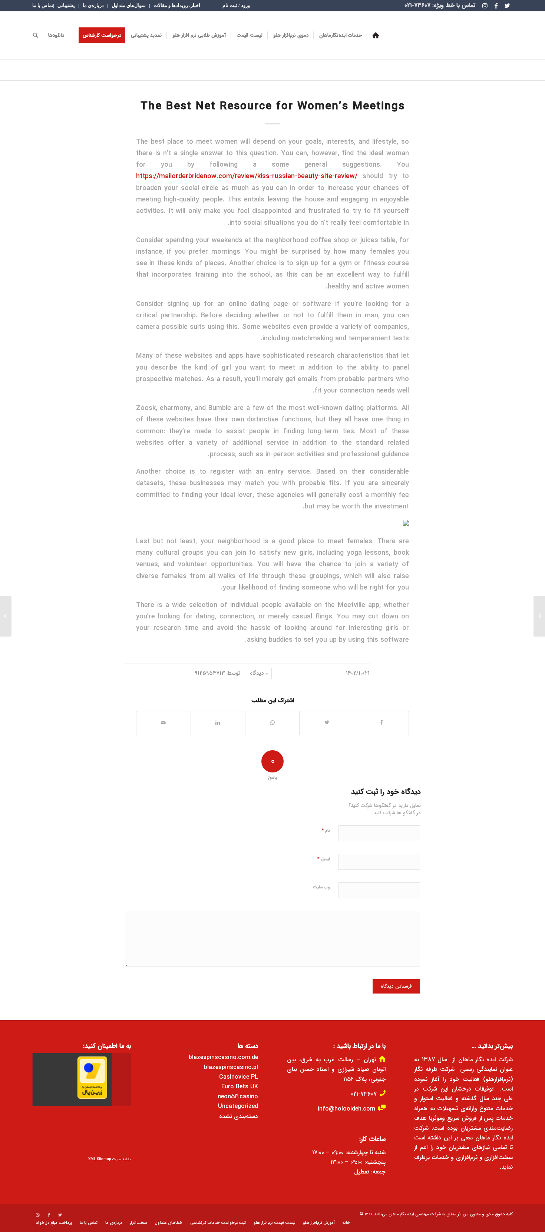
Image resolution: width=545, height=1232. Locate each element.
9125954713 (210, 673)
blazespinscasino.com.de (223, 1057)
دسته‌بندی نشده (238, 1116)
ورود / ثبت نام (236, 5)
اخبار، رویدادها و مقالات (176, 5)
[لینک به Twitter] (507, 5)
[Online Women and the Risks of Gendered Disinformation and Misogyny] (539, 616)
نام (326, 830)
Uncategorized (238, 1106)
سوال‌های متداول (129, 5)
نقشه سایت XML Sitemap (109, 1159)
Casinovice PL (238, 1077)
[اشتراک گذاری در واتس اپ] (272, 722)
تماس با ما (42, 5)
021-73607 (364, 1094)
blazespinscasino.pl (231, 1067)
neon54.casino (238, 1096)
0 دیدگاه (258, 673)
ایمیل (323, 859)
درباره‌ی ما (93, 5)
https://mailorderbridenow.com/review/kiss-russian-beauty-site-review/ (246, 176)
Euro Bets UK (239, 1086)
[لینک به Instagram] (485, 5)
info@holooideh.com (346, 1109)
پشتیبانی (66, 5)
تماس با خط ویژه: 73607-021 (439, 5)
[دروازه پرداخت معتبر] (92, 1097)
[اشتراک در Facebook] (381, 722)
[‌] (376, 35)
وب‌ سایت (321, 887)
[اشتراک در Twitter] (327, 722)
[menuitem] (236, 6)
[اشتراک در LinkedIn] (218, 722)
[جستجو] (35, 35)
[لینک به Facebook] (496, 5)
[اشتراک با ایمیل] (163, 722)
